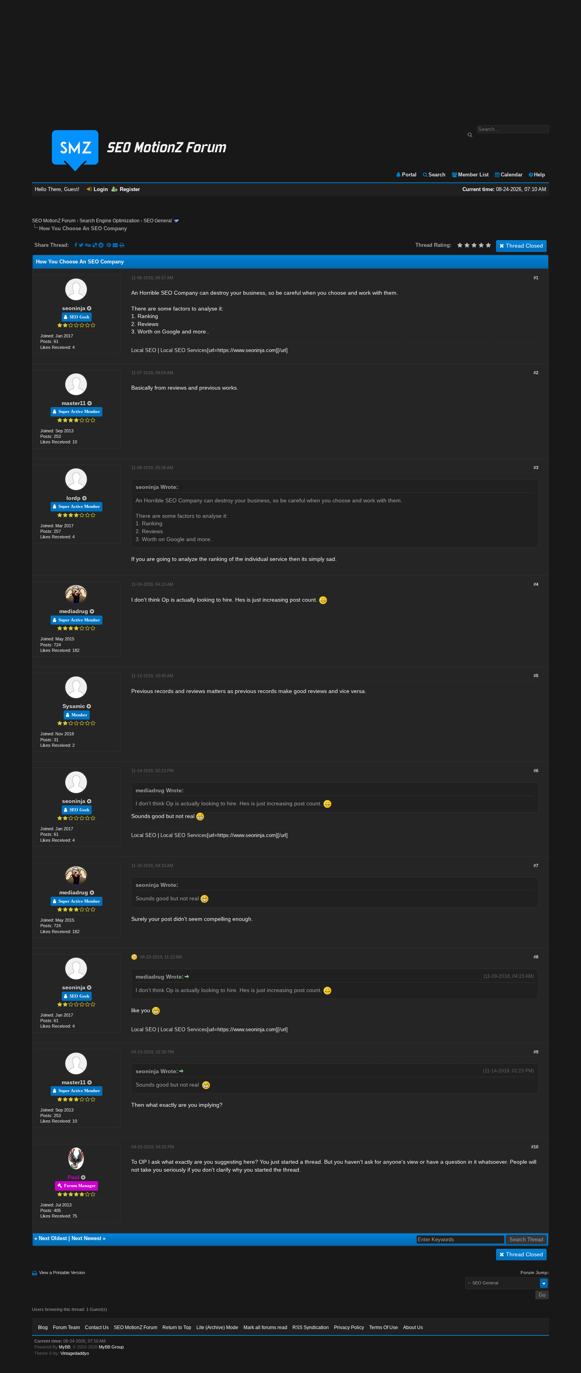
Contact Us (97, 1327)
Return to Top (176, 1327)
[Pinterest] (110, 245)
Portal (409, 175)
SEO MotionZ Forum (53, 220)
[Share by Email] (116, 245)
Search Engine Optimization (109, 220)
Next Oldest (53, 1238)
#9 (536, 1051)
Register (130, 189)
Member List (473, 175)
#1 (536, 277)
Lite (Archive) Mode (217, 1327)
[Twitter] (81, 245)
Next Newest (86, 1238)
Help (539, 175)
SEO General (157, 220)
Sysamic (73, 706)
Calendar (512, 175)
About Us (413, 1327)
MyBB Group (111, 1347)
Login (101, 189)
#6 (536, 770)
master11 (74, 403)
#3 (536, 467)
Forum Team (66, 1327)
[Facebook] (75, 245)
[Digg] (88, 245)
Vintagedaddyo (74, 1353)
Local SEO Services (183, 350)
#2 (536, 372)
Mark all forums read (265, 1327)
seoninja (73, 308)
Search (436, 175)
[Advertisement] (290, 58)
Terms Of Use (383, 1327)
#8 (536, 956)
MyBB (64, 1347)
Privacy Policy (349, 1327)
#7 (536, 865)
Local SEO (143, 350)
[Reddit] (101, 245)
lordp (73, 498)
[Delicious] (94, 245)
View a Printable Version (62, 1272)
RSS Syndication (310, 1327)
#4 (536, 584)
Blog (43, 1327)
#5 (536, 675)
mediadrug (73, 611)
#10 (534, 1146)
